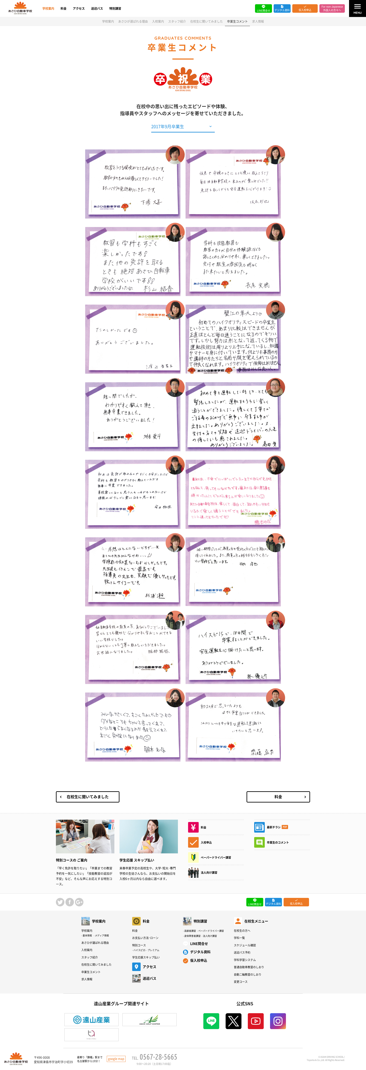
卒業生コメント (91, 972)
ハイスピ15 (139, 950)
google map (116, 1058)
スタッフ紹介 (177, 21)
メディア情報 (102, 935)
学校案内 (48, 8)
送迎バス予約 (242, 952)
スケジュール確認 (245, 945)
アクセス (79, 8)
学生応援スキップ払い (146, 957)
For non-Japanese (332, 8)
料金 (64, 8)
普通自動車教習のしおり (249, 967)
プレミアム (153, 950)
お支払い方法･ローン (145, 937)
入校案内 (158, 21)
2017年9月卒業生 (167, 126)
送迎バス (97, 8)
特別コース (139, 945)
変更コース (241, 981)
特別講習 (115, 8)
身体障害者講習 (192, 936)
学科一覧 (239, 937)
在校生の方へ (242, 930)
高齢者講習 (190, 931)
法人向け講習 (210, 936)
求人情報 (258, 21)
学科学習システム (245, 960)
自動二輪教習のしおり (247, 974)
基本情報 (87, 935)
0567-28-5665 (158, 1056)
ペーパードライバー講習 (211, 931)
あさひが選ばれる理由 (133, 21)
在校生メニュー (256, 921)
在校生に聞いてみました (206, 21)
